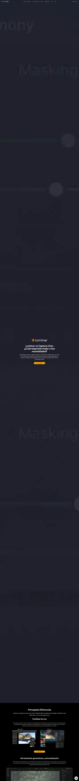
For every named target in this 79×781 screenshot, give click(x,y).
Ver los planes (39, 363)
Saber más (39, 751)
